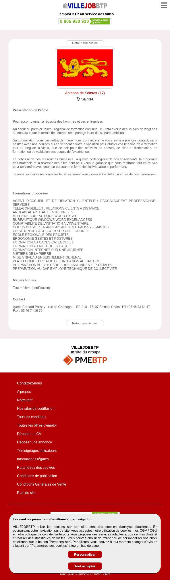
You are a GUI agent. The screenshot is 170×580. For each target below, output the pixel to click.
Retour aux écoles (85, 43)
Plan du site (26, 493)
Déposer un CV (29, 434)
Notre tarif (24, 400)
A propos (24, 392)
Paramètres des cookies (36, 467)
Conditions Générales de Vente (41, 484)
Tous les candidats (31, 417)
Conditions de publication (37, 476)
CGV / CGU (148, 530)
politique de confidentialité (43, 534)
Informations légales (33, 459)
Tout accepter (84, 566)
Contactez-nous (29, 383)
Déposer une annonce (34, 442)
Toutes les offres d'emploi (37, 425)
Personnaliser (85, 554)
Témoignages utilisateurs (37, 451)
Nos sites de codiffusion (35, 408)
